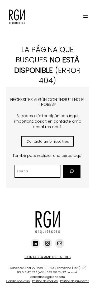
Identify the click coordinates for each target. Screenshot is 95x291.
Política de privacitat (74, 281)
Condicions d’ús (18, 281)
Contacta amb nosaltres (47, 141)
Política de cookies (45, 281)
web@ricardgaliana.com (47, 277)
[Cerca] (71, 171)
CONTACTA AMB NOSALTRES (48, 257)
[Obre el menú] (85, 16)
